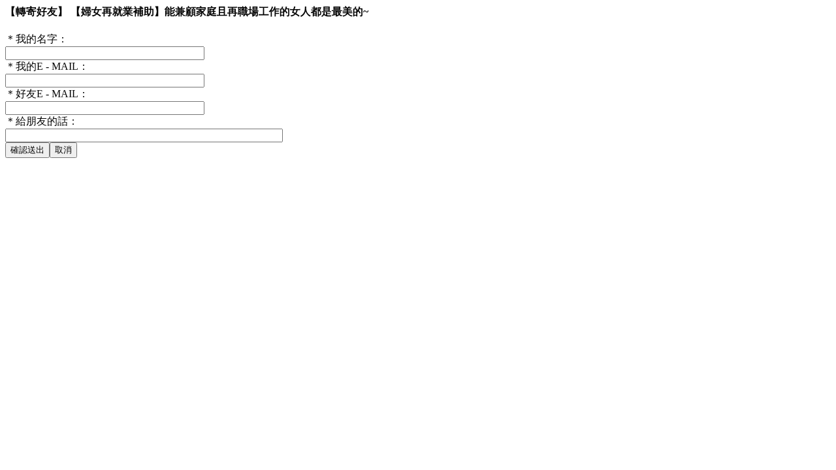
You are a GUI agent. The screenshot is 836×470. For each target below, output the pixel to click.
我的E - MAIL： (47, 66)
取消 (63, 150)
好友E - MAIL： (47, 93)
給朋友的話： (41, 121)
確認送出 (27, 150)
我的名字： (36, 38)
